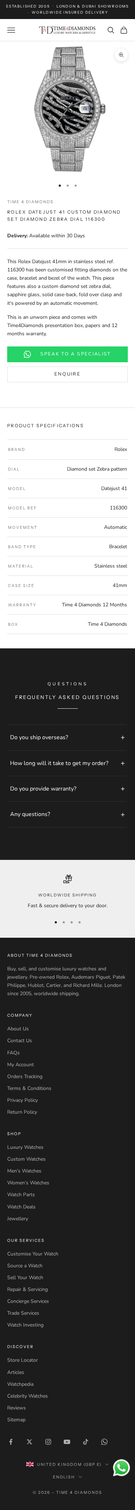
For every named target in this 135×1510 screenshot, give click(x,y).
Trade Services (23, 1313)
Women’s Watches (28, 1182)
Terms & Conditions (29, 1088)
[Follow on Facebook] (10, 1441)
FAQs (13, 1052)
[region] (67, 892)
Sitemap (16, 1419)
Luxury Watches (25, 1147)
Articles (15, 1372)
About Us (18, 1028)
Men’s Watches (24, 1171)
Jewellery (17, 1218)
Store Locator (22, 1360)
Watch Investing (25, 1325)
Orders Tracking (24, 1076)
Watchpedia (20, 1384)
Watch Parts (21, 1194)
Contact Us (19, 1040)
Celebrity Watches (27, 1396)
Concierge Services (28, 1301)
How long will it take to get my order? (59, 763)
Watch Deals (21, 1206)
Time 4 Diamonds (30, 201)
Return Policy (22, 1112)
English (64, 1476)
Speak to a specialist (75, 354)
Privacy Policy (22, 1100)
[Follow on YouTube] (67, 1441)
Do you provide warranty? (43, 789)
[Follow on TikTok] (85, 1441)
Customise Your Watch (32, 1253)
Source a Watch (24, 1265)
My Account (20, 1064)
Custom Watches (26, 1159)
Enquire (67, 374)
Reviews (16, 1407)
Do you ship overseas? (39, 737)
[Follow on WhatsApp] (104, 1441)
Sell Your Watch (25, 1277)
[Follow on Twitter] (29, 1441)
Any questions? (30, 814)
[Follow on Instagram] (48, 1441)
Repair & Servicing (27, 1289)
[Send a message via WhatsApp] (121, 1468)
